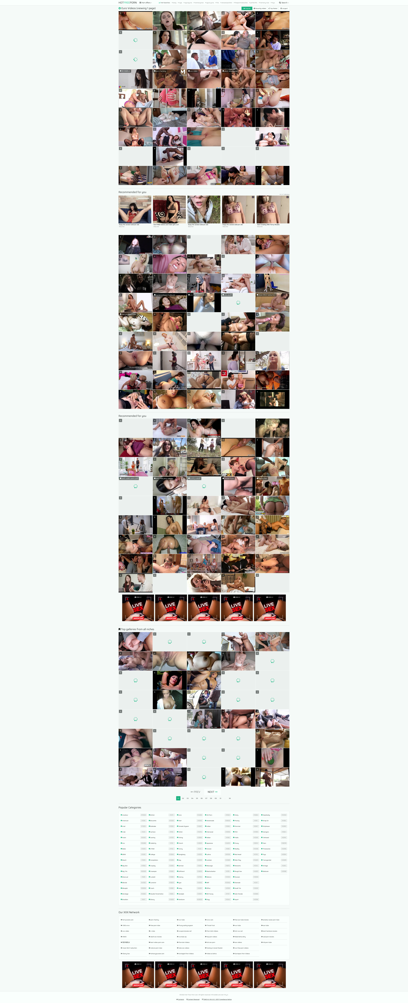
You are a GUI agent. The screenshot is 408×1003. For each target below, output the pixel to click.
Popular (248, 8)
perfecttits (253, 2)
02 (183, 798)
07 (206, 798)
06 (202, 798)
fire (217, 2)
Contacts (181, 999)
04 (192, 798)
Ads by (285, 194)
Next (211, 792)
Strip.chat (121, 226)
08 (211, 798)
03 (188, 798)
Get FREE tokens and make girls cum (166, 224)
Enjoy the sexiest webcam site (129, 224)
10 (220, 798)
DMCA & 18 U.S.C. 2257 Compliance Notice (217, 999)
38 (230, 798)
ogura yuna (210, 2)
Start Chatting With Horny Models (268, 224)
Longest (285, 8)
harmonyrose (199, 2)
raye (180, 2)
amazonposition (226, 2)
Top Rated (273, 8)
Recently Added (260, 8)
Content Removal (193, 999)
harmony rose (264, 2)
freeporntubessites (241, 2)
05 (197, 798)
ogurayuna (188, 2)
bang (174, 2)
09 (216, 798)
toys (273, 2)
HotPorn (128, 3)
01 (178, 798)
